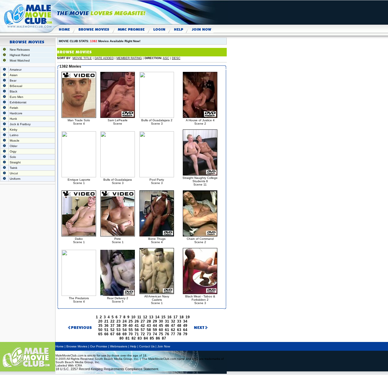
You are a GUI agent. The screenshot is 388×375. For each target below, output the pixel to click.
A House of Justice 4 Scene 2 (200, 122)
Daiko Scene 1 (79, 240)
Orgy (13, 151)
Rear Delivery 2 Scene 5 (117, 299)
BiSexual (16, 86)
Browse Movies (76, 346)
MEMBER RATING (129, 58)
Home (59, 346)
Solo (13, 157)
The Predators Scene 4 (79, 299)
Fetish (14, 107)
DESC (176, 58)
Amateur (16, 69)
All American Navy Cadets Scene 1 (156, 300)
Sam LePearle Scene (118, 122)
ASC (166, 58)
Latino (14, 135)
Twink (13, 167)
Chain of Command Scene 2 (200, 240)
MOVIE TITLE (82, 58)
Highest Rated (20, 55)
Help (133, 346)
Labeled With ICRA (68, 365)
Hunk (13, 118)
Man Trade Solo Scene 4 (79, 122)
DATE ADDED (104, 58)
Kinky (13, 129)
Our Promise (98, 346)
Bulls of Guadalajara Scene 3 (117, 181)
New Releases (20, 49)
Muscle (14, 140)
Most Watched (20, 60)
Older (13, 146)
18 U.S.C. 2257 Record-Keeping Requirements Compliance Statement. (107, 369)
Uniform (15, 178)
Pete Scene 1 (118, 240)
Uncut (14, 173)
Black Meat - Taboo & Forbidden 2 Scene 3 (200, 300)
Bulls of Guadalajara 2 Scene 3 (156, 122)
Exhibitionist (18, 102)
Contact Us (147, 346)
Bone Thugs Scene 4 (157, 240)
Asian (14, 75)
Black (13, 91)
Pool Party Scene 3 (156, 181)
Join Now (163, 346)
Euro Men (16, 97)
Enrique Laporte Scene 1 (79, 181)
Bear (13, 80)
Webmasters (118, 346)
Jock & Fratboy (20, 124)
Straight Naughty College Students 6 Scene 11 (200, 181)
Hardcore (16, 113)
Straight (15, 162)
